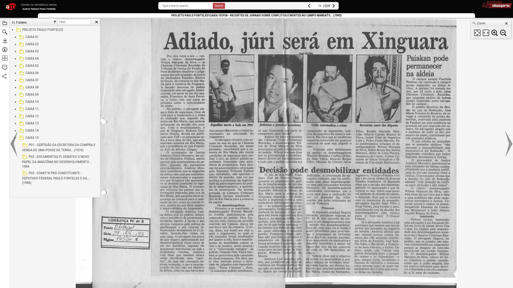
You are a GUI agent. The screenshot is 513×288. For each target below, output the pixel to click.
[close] (506, 23)
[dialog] (491, 29)
